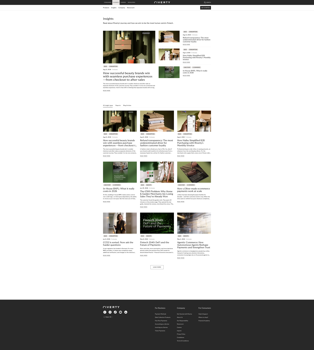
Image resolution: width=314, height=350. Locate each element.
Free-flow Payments (161, 320)
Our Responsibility (182, 320)
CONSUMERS (107, 2)
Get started (205, 7)
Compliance (180, 337)
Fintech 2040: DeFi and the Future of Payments (154, 243)
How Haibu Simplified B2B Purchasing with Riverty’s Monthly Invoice (197, 57)
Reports (118, 105)
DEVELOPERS (131, 2)
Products (106, 8)
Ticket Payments (160, 330)
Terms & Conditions (183, 340)
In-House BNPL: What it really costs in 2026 (195, 72)
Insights (113, 8)
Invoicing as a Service (161, 327)
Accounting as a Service (162, 324)
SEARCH (208, 2)
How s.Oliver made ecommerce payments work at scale (193, 190)
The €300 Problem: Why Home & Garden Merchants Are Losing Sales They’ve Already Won (156, 194)
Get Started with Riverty (184, 314)
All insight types (108, 105)
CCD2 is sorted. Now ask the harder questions (118, 243)
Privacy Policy (181, 334)
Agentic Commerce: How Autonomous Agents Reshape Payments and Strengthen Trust (193, 245)
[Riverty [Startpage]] (161, 2)
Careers (179, 327)
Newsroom (131, 8)
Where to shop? (203, 317)
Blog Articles (127, 105)
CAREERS (123, 2)
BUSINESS (116, 2)
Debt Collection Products (162, 317)
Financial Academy (204, 320)
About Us (180, 317)
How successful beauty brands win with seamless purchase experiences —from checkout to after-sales (127, 76)
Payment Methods (160, 314)
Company (121, 8)
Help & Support (203, 314)
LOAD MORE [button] (157, 267)
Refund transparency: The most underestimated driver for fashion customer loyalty (196, 40)
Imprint (179, 330)
